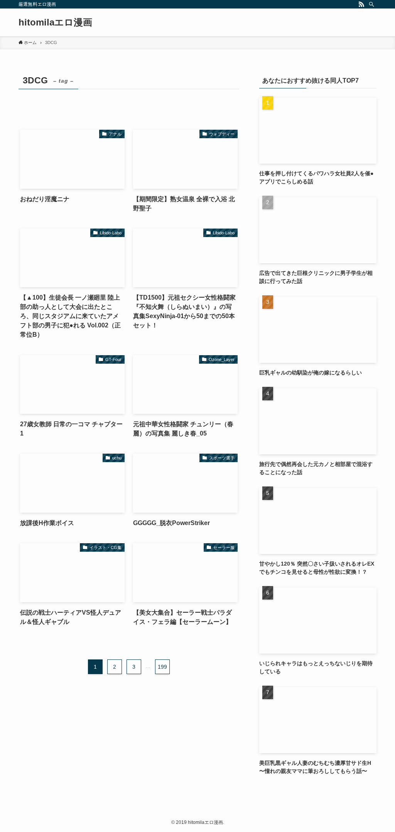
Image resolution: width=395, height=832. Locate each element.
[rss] (361, 4)
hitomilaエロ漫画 (55, 22)
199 (162, 667)
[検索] (371, 4)
